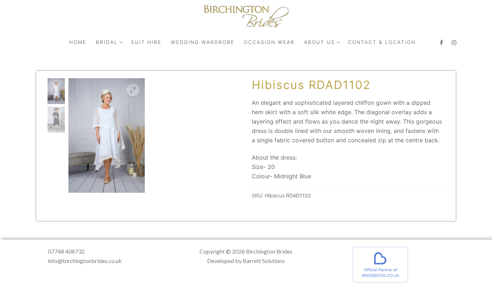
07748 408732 (66, 251)
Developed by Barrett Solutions (246, 260)
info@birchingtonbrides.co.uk (85, 260)
